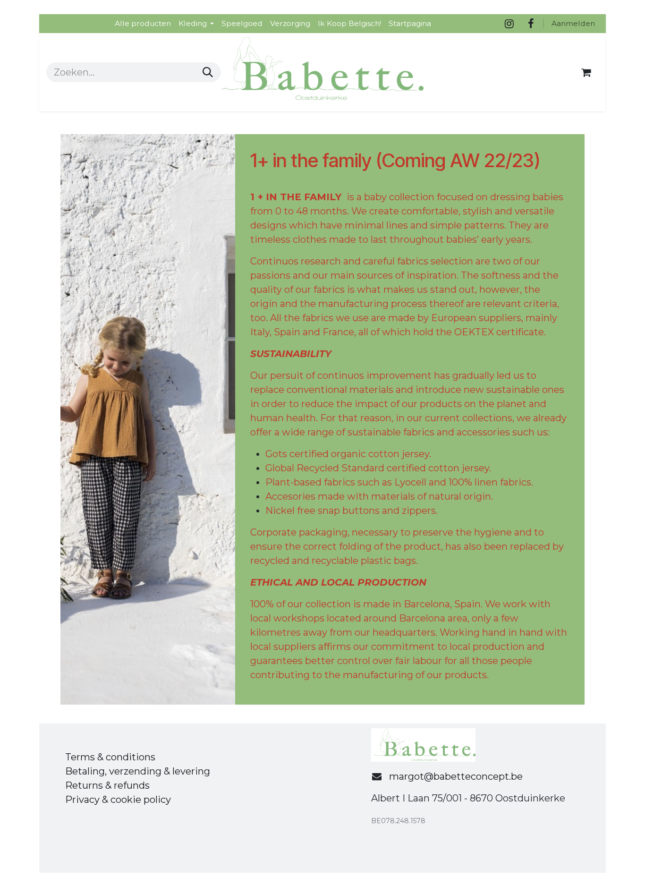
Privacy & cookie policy (118, 799)
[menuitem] (143, 23)
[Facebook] (530, 23)
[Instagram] (509, 23)
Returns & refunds (107, 785)
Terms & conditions (110, 757)
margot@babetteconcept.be (456, 776)
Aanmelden (573, 23)
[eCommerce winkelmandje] (586, 72)
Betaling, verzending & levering (137, 771)
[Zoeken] (208, 72)
